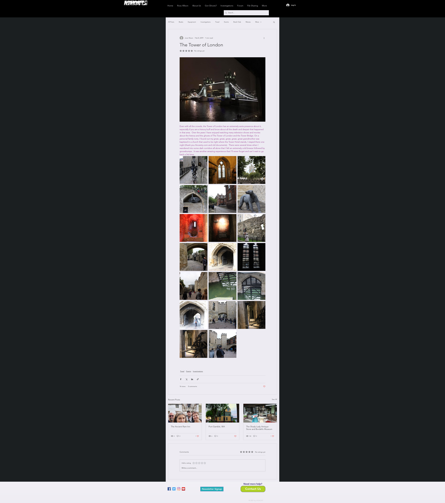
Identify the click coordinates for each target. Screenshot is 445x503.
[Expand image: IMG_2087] (251, 286)
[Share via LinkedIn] (192, 379)
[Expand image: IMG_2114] (193, 170)
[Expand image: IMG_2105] (251, 199)
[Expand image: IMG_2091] (193, 286)
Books (181, 22)
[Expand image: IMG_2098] (251, 257)
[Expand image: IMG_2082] (222, 344)
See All (274, 399)
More (257, 22)
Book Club (237, 22)
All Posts (171, 22)
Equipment (192, 22)
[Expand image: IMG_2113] (251, 170)
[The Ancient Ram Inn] (185, 413)
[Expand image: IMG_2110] (222, 199)
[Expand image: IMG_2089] (193, 315)
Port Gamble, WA (217, 426)
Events (226, 22)
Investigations (206, 22)
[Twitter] (174, 488)
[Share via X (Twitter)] (186, 379)
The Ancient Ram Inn (180, 426)
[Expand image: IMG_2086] (251, 315)
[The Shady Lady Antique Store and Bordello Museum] (260, 413)
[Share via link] (198, 379)
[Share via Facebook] (181, 379)
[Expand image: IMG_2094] (251, 228)
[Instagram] (178, 488)
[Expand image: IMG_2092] (193, 257)
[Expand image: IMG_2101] (222, 228)
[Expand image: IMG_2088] (222, 286)
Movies (248, 22)
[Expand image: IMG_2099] (193, 228)
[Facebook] (169, 488)
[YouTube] (183, 488)
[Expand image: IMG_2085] (193, 344)
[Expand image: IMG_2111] (193, 199)
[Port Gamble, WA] (222, 413)
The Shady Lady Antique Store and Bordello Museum (259, 427)
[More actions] (264, 38)
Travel (217, 22)
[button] (274, 22)
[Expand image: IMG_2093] (222, 257)
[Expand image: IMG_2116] (222, 170)
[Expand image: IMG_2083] (222, 315)
